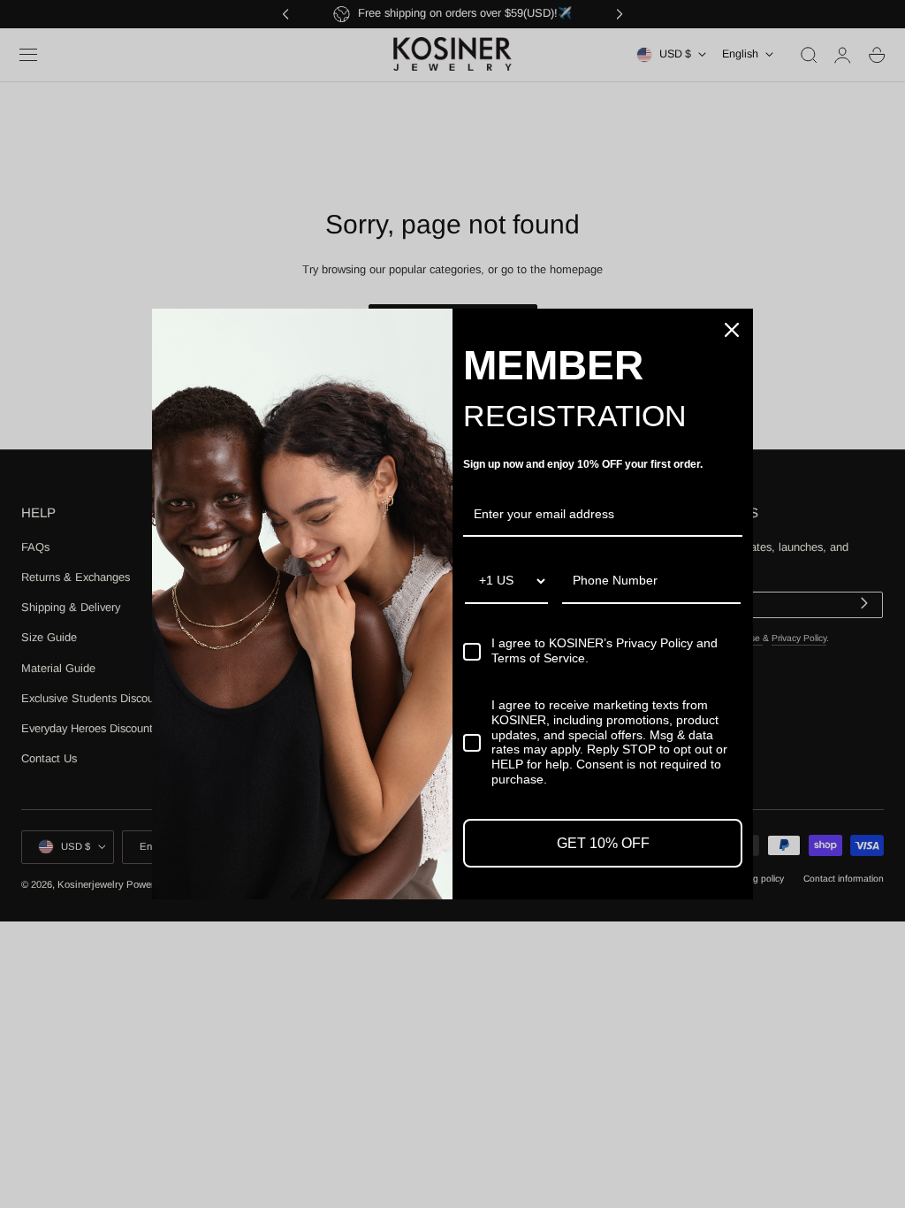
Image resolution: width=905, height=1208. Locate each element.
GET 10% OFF (603, 843)
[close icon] (732, 330)
